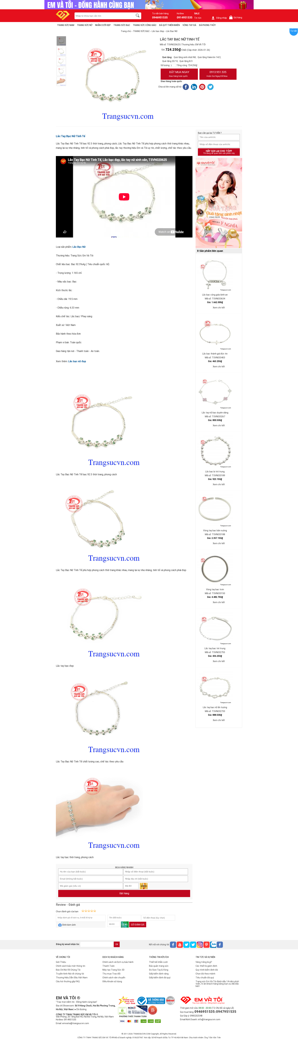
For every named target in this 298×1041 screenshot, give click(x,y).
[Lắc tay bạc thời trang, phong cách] (61, 81)
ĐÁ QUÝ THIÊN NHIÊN (169, 25)
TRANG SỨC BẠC (121, 25)
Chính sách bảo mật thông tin (70, 966)
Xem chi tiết (219, 307)
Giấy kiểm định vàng (159, 973)
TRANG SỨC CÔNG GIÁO (144, 25)
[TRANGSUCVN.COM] (63, 19)
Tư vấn (293, 31)
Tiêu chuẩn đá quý (205, 977)
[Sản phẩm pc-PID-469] (219, 203)
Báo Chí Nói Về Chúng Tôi (68, 970)
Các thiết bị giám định (206, 966)
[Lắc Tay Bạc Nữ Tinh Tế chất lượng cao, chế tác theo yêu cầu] (61, 71)
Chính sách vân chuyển (113, 977)
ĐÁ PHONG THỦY (207, 25)
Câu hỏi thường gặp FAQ (68, 981)
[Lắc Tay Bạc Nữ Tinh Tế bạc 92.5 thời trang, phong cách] (61, 41)
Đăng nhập (221, 18)
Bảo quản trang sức (159, 966)
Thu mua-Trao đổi (111, 973)
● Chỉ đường (80, 1009)
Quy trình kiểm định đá (207, 970)
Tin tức (197, 18)
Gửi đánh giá (137, 924)
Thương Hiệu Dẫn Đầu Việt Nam (72, 977)
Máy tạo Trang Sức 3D (113, 970)
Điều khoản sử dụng (112, 981)
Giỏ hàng (236, 17)
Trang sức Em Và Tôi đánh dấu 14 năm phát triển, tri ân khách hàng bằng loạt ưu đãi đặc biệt (217, 983)
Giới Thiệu (61, 962)
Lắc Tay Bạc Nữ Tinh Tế (70, 136)
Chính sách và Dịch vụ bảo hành (117, 962)
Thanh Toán (108, 966)
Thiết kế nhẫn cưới (158, 962)
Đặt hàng (124, 893)
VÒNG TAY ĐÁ (189, 25)
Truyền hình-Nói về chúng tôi (70, 973)
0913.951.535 (217, 73)
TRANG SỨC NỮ (84, 25)
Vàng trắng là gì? (204, 962)
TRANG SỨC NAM (65, 25)
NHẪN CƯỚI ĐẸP (103, 25)
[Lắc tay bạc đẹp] (61, 61)
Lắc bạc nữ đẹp (77, 361)
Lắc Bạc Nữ (79, 246)
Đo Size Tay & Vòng (158, 970)
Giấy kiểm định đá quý (159, 977)
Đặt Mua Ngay (179, 73)
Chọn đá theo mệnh (205, 973)
